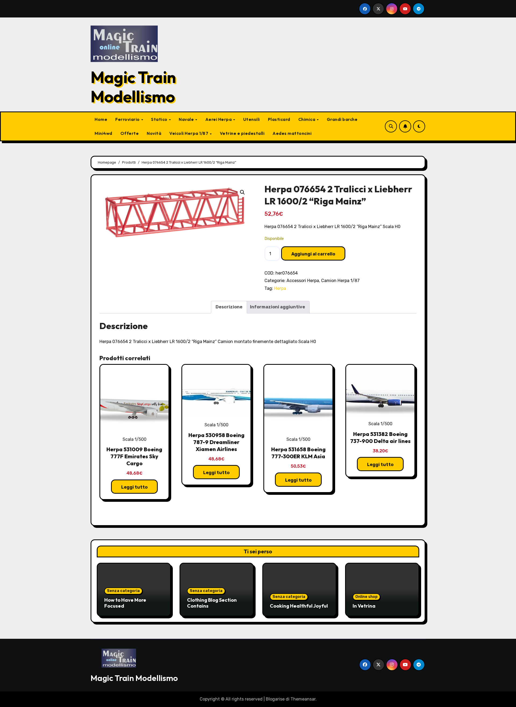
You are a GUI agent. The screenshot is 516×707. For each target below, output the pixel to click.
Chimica (307, 119)
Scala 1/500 (134, 439)
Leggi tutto (134, 487)
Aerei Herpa (219, 119)
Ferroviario (128, 119)
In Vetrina (364, 606)
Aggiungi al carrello (313, 254)
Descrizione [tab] (229, 306)
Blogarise (275, 699)
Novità (154, 133)
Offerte (129, 133)
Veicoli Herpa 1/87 (189, 133)
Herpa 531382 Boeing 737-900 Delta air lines (380, 437)
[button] (242, 192)
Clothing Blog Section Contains (212, 603)
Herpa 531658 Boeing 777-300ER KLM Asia (298, 453)
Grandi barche (342, 119)
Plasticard (279, 119)
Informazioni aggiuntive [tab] (277, 306)
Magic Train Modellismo (133, 87)
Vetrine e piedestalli (242, 133)
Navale (187, 119)
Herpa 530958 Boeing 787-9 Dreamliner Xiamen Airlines (216, 442)
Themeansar (303, 699)
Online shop (366, 596)
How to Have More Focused (125, 603)
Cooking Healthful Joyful (299, 606)
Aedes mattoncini (292, 133)
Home (101, 119)
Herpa (280, 288)
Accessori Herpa (302, 280)
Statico (159, 119)
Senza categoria (123, 591)
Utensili (251, 119)
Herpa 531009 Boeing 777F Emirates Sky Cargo (134, 456)
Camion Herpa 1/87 (340, 280)
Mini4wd (103, 133)
